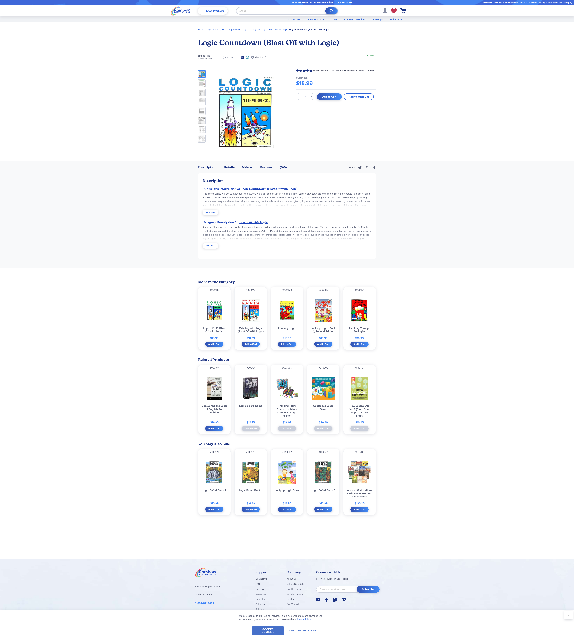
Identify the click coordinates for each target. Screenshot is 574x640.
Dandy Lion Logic (258, 29)
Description (207, 167)
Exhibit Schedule (295, 584)
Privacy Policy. (303, 619)
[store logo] (180, 11)
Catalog (291, 599)
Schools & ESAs (315, 19)
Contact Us (294, 19)
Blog (334, 19)
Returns (259, 609)
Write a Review (366, 70)
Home (201, 29)
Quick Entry (261, 599)
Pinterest (367, 167)
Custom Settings (302, 631)
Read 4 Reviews (321, 70)
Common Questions (355, 19)
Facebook (374, 167)
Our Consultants (295, 589)
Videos (247, 167)
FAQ (257, 584)
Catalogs (378, 19)
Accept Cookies (267, 630)
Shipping (260, 604)
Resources (260, 594)
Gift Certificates (295, 594)
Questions (260, 589)
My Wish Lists (394, 11)
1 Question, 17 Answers (343, 70)
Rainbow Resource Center (205, 573)
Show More (210, 212)
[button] (385, 10)
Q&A (283, 167)
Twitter (360, 167)
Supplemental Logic (238, 29)
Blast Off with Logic (278, 29)
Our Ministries (294, 604)
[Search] (331, 10)
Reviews (266, 167)
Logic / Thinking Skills (216, 29)
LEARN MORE (345, 2)
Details (229, 167)
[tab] (207, 168)
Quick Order (396, 19)
